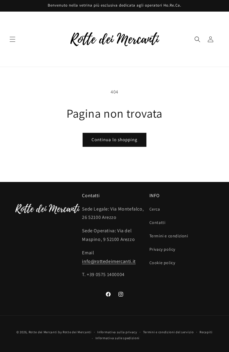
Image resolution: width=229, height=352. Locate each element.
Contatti (157, 222)
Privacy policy (162, 249)
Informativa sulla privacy (117, 332)
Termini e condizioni (168, 236)
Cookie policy (162, 262)
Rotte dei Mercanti (43, 332)
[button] (12, 39)
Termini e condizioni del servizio (168, 332)
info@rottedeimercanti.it (108, 261)
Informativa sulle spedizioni (117, 338)
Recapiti (206, 332)
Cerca (154, 209)
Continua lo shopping (114, 139)
